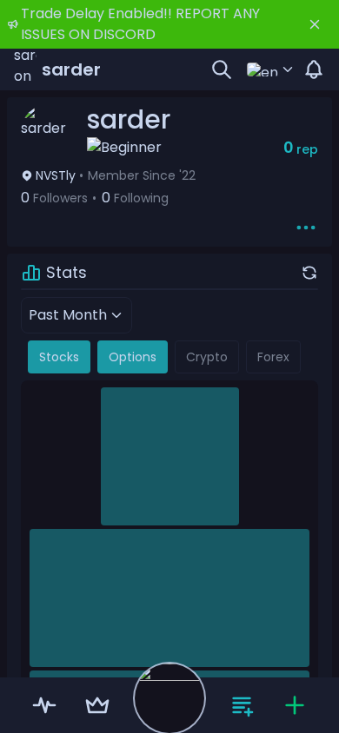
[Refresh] (309, 272)
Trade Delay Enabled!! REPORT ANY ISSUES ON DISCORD (140, 23)
